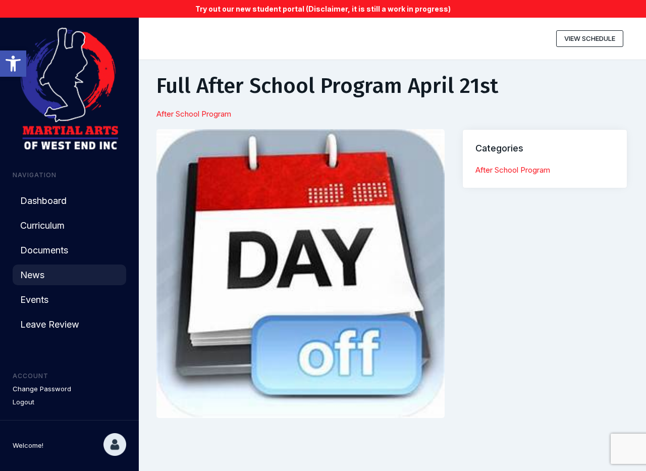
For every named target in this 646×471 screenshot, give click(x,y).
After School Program (193, 114)
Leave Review (49, 324)
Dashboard (43, 200)
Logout (23, 402)
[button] (13, 63)
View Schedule (589, 38)
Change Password (42, 389)
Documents (44, 250)
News (32, 275)
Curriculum (42, 225)
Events (34, 299)
